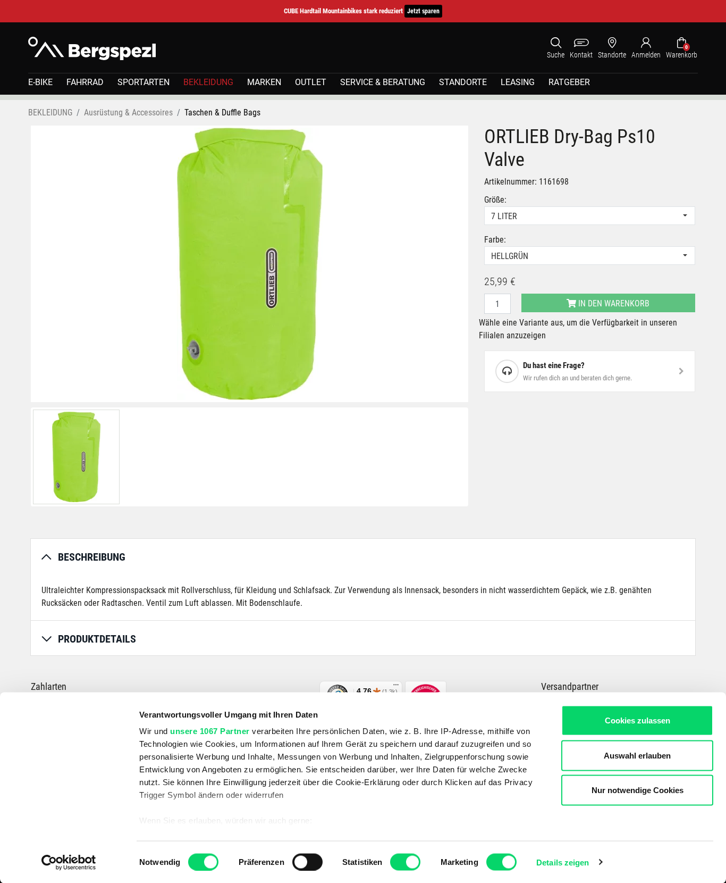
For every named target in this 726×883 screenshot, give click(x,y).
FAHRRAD (85, 82)
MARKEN (264, 82)
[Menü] (396, 687)
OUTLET (310, 82)
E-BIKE (40, 82)
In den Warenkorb (612, 303)
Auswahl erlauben (637, 755)
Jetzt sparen (423, 11)
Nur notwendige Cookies (637, 790)
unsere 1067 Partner (210, 731)
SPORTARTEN (143, 82)
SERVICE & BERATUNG (382, 82)
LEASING (518, 82)
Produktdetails (97, 638)
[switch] (307, 861)
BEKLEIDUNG (208, 82)
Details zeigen (562, 862)
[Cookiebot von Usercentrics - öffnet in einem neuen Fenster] (68, 862)
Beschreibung (91, 557)
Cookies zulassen (637, 720)
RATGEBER (569, 82)
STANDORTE (463, 82)
